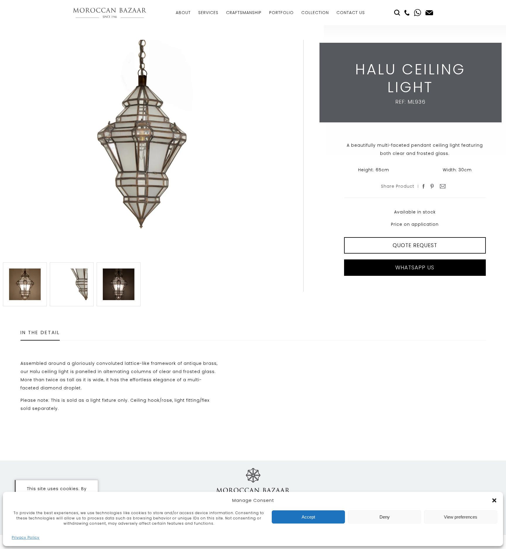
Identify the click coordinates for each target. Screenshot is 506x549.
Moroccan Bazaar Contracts (109, 13)
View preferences (460, 516)
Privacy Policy (26, 537)
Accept (308, 516)
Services (208, 13)
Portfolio (281, 13)
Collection (315, 13)
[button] (494, 500)
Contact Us (350, 13)
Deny (385, 516)
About (183, 13)
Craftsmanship (243, 13)
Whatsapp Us (414, 267)
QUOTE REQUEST (415, 245)
